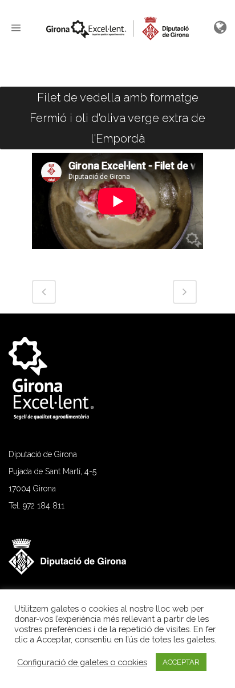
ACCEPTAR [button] (181, 662)
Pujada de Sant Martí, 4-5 (52, 471)
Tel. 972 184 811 (36, 505)
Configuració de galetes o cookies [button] (82, 662)
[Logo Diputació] (73, 571)
